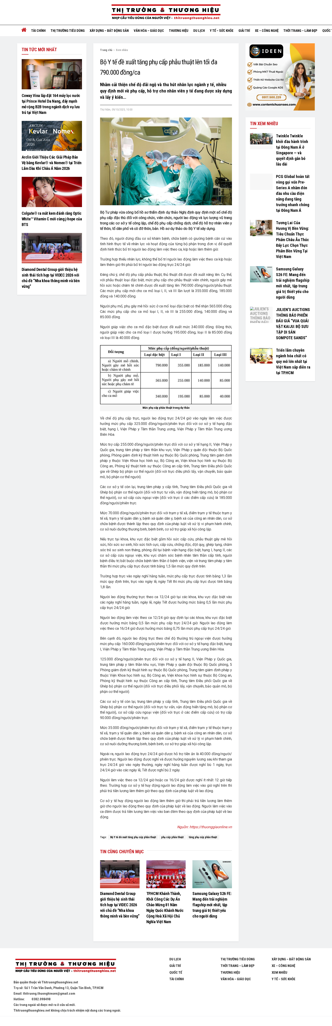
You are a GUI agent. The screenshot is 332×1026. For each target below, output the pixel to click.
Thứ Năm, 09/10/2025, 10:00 (116, 109)
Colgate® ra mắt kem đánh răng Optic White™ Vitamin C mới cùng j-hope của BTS (52, 219)
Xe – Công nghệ (266, 31)
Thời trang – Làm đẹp (300, 31)
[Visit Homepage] (166, 12)
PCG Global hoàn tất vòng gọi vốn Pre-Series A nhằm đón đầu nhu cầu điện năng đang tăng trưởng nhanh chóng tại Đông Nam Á (292, 193)
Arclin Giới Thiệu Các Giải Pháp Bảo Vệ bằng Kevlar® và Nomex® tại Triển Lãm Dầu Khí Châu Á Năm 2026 (52, 163)
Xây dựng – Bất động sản (109, 31)
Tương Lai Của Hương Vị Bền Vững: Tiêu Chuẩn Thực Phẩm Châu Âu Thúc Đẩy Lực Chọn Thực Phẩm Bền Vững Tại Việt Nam (292, 239)
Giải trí (244, 31)
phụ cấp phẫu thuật (172, 837)
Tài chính (38, 31)
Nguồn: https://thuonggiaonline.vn (204, 827)
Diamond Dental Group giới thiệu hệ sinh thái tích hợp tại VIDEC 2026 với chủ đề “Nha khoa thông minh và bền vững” (120, 904)
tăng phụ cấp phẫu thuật (203, 837)
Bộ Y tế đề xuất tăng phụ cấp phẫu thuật (133, 837)
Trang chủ (106, 50)
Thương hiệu (178, 31)
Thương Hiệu (230, 973)
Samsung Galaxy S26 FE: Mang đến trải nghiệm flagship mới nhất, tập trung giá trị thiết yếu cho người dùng (211, 904)
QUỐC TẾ (175, 973)
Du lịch (199, 31)
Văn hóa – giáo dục (149, 31)
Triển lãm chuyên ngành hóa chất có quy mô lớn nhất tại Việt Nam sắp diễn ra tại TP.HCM (293, 361)
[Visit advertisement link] (280, 77)
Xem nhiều (122, 50)
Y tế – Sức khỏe (222, 31)
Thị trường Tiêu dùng (68, 31)
